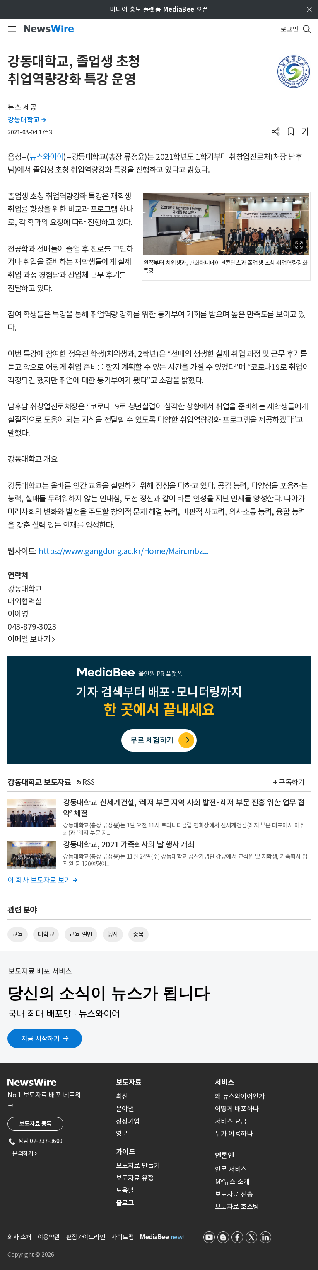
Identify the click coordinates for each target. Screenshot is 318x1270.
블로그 (125, 1203)
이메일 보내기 (31, 639)
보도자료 (129, 1082)
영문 (122, 1133)
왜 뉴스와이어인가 (240, 1096)
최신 (122, 1096)
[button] (276, 132)
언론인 (224, 1155)
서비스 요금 (231, 1121)
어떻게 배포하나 (237, 1109)
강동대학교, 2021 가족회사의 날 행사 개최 (129, 844)
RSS (88, 782)
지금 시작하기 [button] (41, 1038)
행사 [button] (112, 934)
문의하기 (24, 1153)
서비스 (224, 1082)
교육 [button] (17, 934)
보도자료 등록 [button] (35, 1123)
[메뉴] (10, 29)
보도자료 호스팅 (237, 1206)
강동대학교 (26, 119)
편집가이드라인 (86, 1237)
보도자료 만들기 (138, 1165)
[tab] (162, 1082)
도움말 (125, 1190)
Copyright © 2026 (30, 1254)
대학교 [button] (46, 934)
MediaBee (154, 1237)
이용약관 (49, 1237)
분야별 (125, 1109)
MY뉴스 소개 (232, 1182)
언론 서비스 (231, 1169)
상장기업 (128, 1121)
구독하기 (291, 782)
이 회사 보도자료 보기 (42, 880)
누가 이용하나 (234, 1133)
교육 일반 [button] (81, 934)
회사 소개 (19, 1237)
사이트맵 (122, 1237)
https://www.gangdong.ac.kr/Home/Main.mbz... (124, 551)
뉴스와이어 (46, 157)
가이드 (125, 1151)
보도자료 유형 (135, 1178)
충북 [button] (138, 934)
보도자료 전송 (234, 1194)
